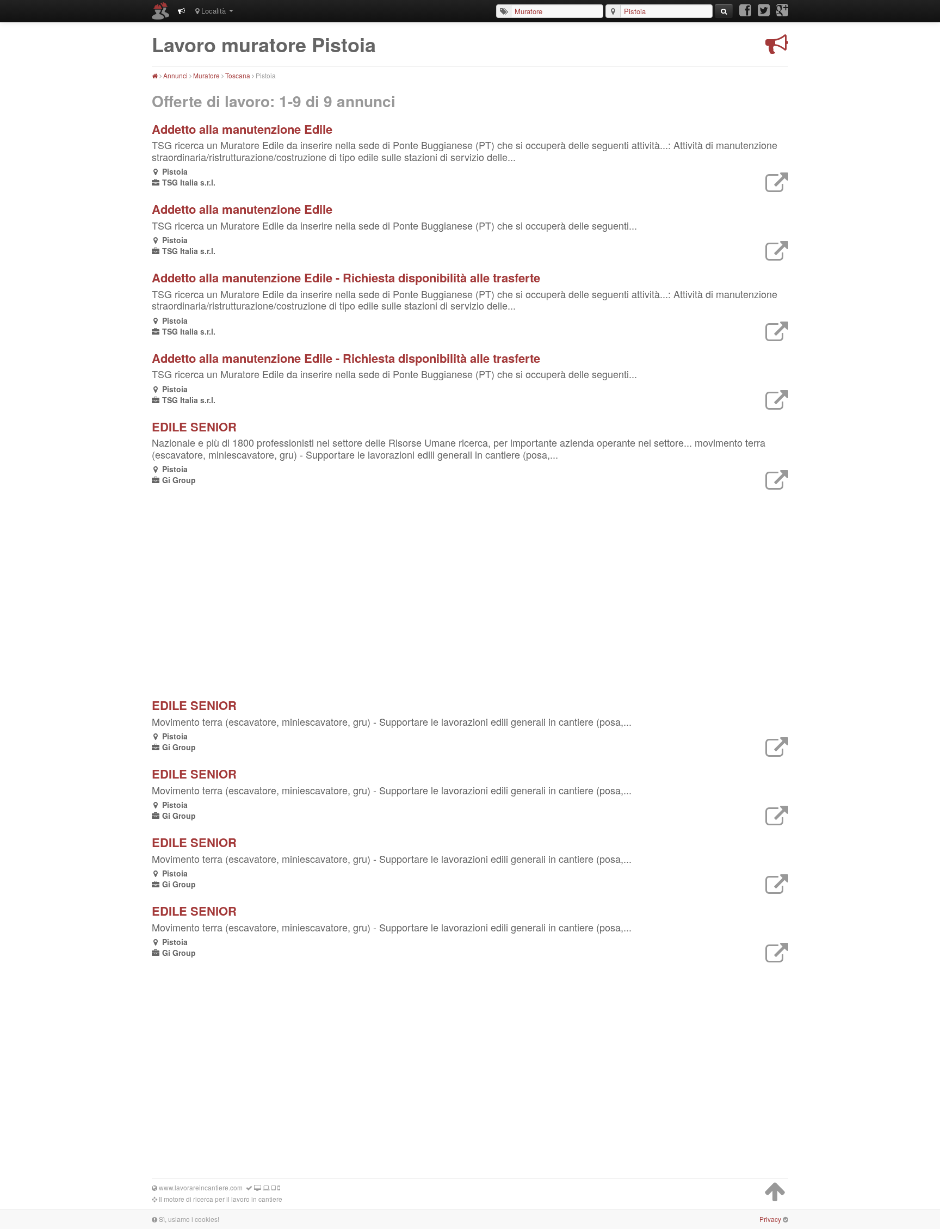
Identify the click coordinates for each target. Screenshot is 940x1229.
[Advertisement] (307, 588)
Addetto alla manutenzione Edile (242, 129)
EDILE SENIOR (194, 426)
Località (213, 10)
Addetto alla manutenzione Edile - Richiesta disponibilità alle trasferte (346, 277)
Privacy (770, 1219)
